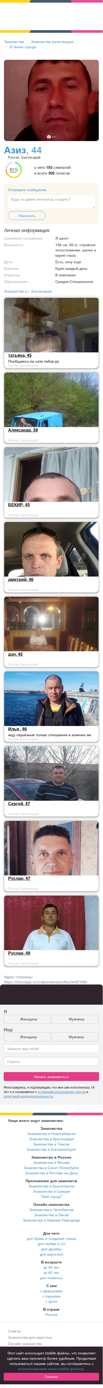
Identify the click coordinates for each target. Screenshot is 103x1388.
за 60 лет (51, 1272)
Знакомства (14, 41)
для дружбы (51, 1248)
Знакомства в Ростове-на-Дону (51, 1172)
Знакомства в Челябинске (51, 1209)
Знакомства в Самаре (51, 1191)
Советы (14, 1330)
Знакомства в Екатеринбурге (51, 1149)
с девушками (51, 1290)
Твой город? (51, 1196)
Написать (27, 215)
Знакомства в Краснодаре (51, 1138)
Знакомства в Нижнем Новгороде (51, 1220)
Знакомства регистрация (52, 41)
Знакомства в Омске (51, 1214)
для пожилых (51, 1277)
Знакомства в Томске (51, 1144)
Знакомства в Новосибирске (51, 1133)
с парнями (51, 1296)
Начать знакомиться (51, 1076)
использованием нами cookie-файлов (51, 1368)
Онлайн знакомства (25, 1343)
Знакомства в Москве (51, 1162)
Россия (51, 1314)
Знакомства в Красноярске (51, 1185)
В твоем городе (23, 46)
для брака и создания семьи (51, 1238)
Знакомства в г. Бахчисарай (28, 291)
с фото (51, 1301)
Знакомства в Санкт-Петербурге (51, 1167)
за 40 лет (51, 1267)
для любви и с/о (51, 1243)
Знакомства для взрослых (30, 1337)
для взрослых (51, 1254)
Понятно (51, 1376)
